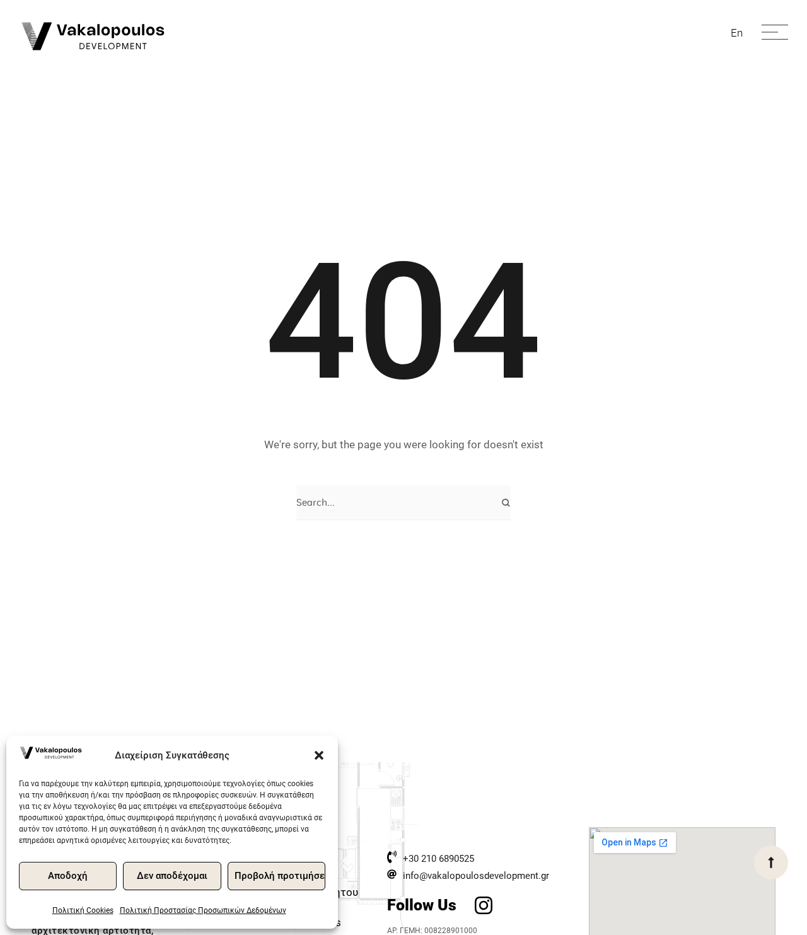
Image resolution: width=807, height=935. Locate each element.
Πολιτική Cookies (82, 910)
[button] (319, 755)
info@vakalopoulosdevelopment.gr (476, 875)
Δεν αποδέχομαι (172, 875)
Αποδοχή (68, 875)
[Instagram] (483, 905)
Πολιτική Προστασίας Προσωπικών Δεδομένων (203, 910)
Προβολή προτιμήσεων (280, 875)
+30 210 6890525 (438, 858)
